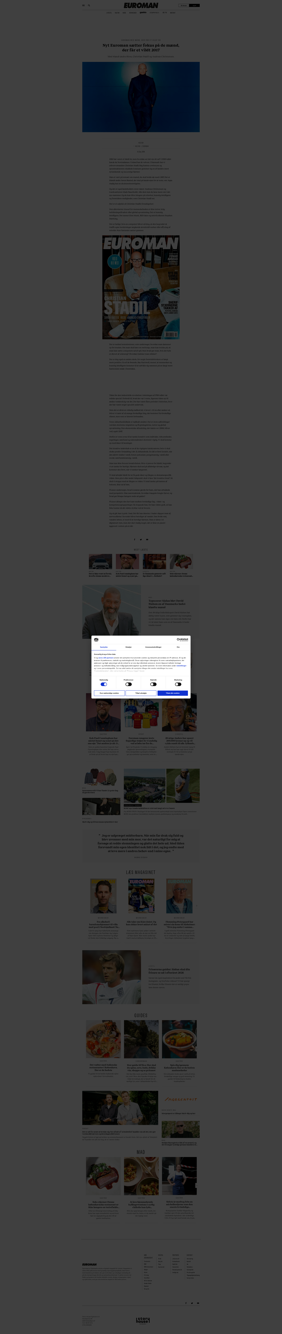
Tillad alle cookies (173, 693)
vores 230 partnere (106, 658)
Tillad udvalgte (141, 693)
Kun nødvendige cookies (109, 693)
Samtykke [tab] (104, 647)
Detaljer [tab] (129, 647)
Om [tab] (178, 647)
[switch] (128, 684)
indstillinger (181, 666)
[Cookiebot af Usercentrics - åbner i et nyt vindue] (178, 639)
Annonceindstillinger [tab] (153, 647)
